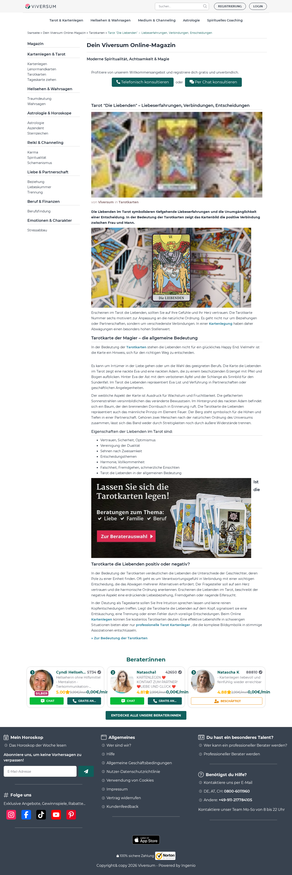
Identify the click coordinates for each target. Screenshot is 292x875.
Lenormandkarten (41, 69)
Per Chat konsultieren (215, 82)
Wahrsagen (36, 104)
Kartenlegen (37, 64)
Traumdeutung (39, 99)
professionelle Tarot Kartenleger (163, 625)
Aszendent (35, 128)
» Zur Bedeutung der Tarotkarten (119, 638)
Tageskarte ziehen (41, 80)
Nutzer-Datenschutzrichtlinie (133, 772)
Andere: (228, 800)
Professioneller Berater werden (232, 754)
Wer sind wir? (119, 745)
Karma (32, 152)
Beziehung (35, 182)
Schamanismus (39, 163)
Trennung (35, 192)
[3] (203, 692)
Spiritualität (36, 158)
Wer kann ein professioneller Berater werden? (245, 745)
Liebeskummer (39, 187)
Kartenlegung (221, 324)
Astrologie (35, 123)
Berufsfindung (39, 211)
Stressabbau (37, 230)
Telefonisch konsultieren (144, 82)
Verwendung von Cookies (130, 780)
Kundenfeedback (122, 807)
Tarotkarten (97, 32)
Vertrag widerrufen (124, 798)
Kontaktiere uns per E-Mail (228, 783)
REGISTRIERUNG (230, 6)
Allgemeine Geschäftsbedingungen (139, 763)
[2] (122, 692)
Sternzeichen (37, 133)
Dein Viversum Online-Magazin (64, 32)
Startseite (33, 32)
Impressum (117, 789)
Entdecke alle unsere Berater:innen (146, 715)
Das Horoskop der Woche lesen (37, 745)
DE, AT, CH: (227, 791)
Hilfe (111, 754)
